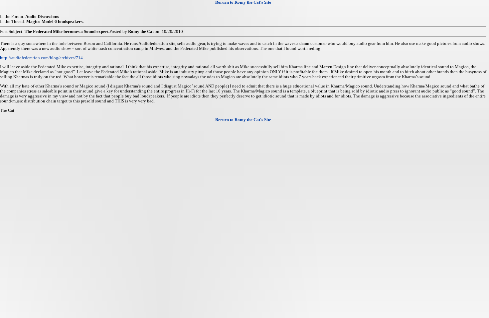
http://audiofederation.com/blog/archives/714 (41, 58)
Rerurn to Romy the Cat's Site (243, 2)
